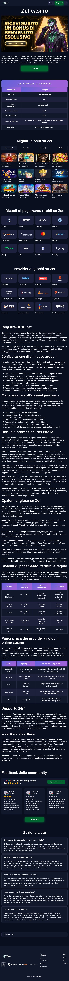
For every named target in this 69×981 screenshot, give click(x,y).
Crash (41, 148)
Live (24, 148)
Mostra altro (34, 819)
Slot (58, 148)
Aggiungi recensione (56, 782)
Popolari (8, 148)
